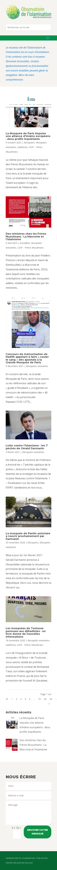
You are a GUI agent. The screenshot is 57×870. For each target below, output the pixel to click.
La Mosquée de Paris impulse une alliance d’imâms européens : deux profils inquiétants (28, 136)
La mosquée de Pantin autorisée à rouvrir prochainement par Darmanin (28, 536)
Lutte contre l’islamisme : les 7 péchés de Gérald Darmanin (27, 447)
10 (39, 698)
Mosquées (29, 142)
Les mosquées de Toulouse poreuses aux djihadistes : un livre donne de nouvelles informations (26, 632)
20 (45, 698)
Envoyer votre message (37, 832)
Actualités (25, 242)
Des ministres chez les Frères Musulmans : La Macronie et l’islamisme (26, 236)
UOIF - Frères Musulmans (30, 247)
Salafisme (22, 147)
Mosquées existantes (37, 366)
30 (51, 698)
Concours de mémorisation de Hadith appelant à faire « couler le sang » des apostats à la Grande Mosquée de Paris (27, 358)
